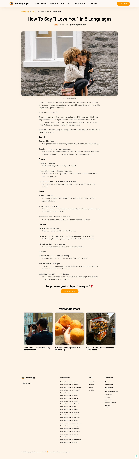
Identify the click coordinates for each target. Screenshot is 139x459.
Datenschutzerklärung (110, 402)
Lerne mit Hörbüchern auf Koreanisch (69, 412)
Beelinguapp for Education (109, 388)
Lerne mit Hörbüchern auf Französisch (70, 390)
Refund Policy (108, 399)
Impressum (107, 397)
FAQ (69, 3)
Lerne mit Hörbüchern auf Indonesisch (70, 431)
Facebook (91, 381)
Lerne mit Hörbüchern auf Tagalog (69, 436)
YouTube (91, 390)
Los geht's (123, 3)
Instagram (91, 384)
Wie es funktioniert (40, 3)
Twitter (91, 387)
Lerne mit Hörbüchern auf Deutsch (69, 395)
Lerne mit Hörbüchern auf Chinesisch (69, 403)
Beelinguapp (25, 11)
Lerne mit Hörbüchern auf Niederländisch (70, 423)
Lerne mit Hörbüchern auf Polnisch (69, 420)
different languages (46, 132)
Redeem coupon (109, 384)
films (66, 122)
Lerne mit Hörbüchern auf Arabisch (69, 415)
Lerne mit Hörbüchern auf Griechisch (69, 428)
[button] (54, 3)
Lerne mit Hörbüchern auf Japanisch (69, 398)
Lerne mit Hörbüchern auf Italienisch (69, 392)
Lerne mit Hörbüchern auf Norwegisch (70, 426)
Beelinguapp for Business (111, 391)
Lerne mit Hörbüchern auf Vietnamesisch (70, 439)
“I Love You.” (54, 112)
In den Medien (108, 394)
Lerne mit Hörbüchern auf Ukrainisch (69, 434)
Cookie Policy (108, 405)
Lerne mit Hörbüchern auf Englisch (69, 381)
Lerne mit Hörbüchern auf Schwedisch (70, 417)
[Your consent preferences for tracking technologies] (136, 456)
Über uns (107, 381)
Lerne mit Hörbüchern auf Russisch (69, 401)
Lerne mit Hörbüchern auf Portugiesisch (70, 387)
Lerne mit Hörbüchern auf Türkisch (69, 409)
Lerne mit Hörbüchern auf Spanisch (69, 384)
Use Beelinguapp (69, 291)
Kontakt (107, 408)
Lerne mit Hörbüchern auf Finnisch (69, 442)
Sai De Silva (72, 98)
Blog (62, 3)
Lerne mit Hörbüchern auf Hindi (68, 406)
